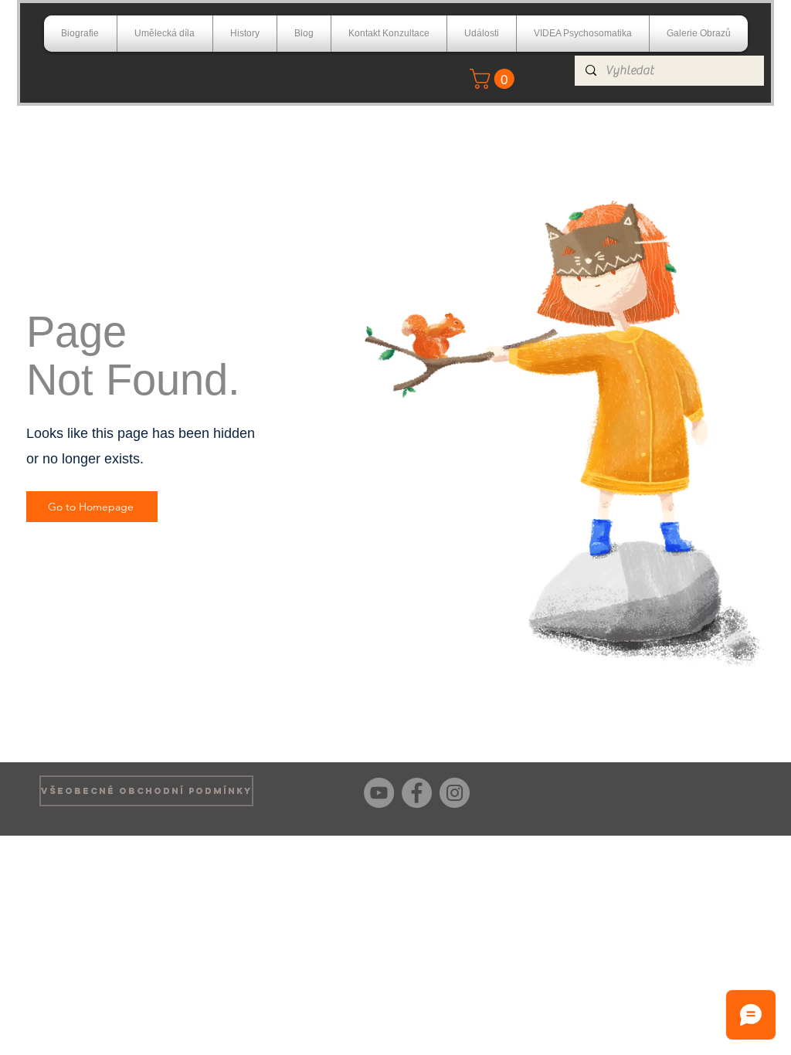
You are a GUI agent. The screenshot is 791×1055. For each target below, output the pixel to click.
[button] (494, 79)
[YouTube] (379, 793)
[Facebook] (417, 793)
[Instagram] (455, 793)
